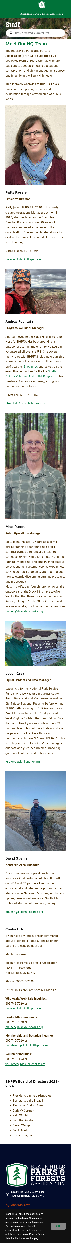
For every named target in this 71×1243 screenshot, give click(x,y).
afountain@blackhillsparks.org (25, 403)
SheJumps (31, 366)
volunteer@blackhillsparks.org (25, 1064)
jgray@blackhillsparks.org (22, 761)
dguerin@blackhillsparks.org (24, 912)
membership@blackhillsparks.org (27, 1045)
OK (58, 1226)
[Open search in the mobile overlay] (35, 33)
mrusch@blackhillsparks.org (24, 611)
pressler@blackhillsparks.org (24, 259)
